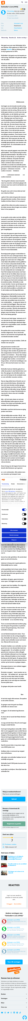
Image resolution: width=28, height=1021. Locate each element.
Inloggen (9, 904)
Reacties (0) (12, 37)
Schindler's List (18, 23)
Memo (16, 30)
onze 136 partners (10, 491)
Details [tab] (13, 484)
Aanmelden (17, 904)
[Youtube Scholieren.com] (2, 1013)
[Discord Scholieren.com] (14, 1013)
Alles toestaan (14, 530)
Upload (14, 799)
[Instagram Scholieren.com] (5, 1013)
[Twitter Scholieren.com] (8, 1013)
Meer (2, 1003)
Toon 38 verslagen (14, 962)
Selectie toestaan (14, 535)
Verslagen (4, 998)
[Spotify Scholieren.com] (17, 1013)
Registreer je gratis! (14, 824)
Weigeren (14, 540)
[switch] (24, 514)
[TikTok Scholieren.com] (20, 1013)
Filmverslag (10, 11)
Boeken (3, 994)
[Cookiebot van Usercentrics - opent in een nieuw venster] (20, 480)
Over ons (4, 1007)
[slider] (12, 838)
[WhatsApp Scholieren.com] (12, 1013)
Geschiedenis (18, 28)
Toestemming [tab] (5, 484)
